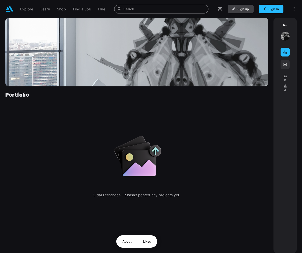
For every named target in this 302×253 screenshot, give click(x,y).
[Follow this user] (285, 52)
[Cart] (220, 9)
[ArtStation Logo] (9, 9)
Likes (147, 241)
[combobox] (161, 9)
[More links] (294, 9)
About (127, 241)
